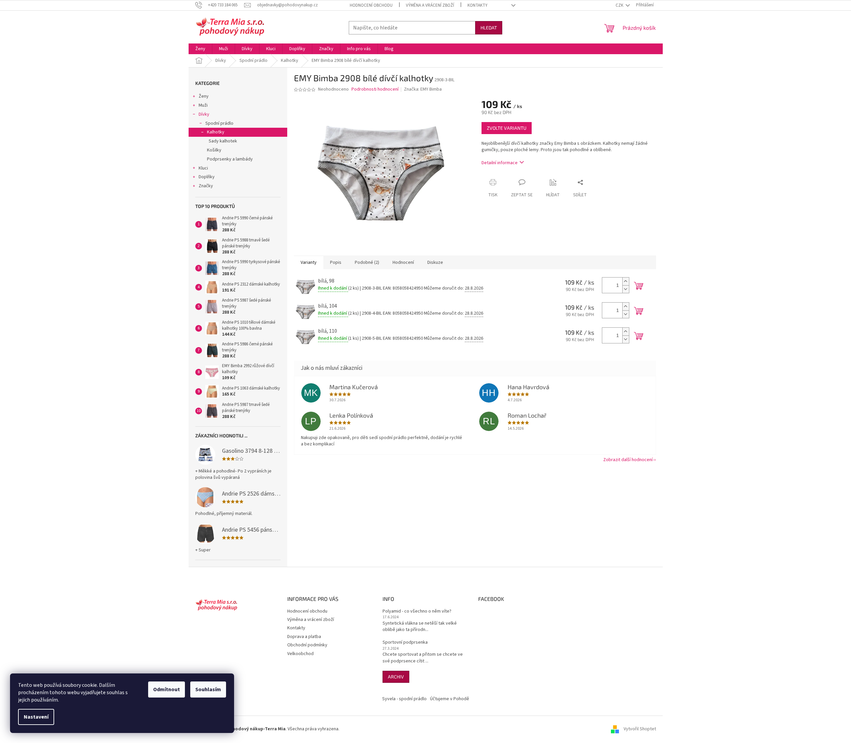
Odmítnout (166, 689)
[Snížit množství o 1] (625, 289)
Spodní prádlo (219, 123)
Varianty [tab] (309, 262)
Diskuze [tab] (435, 262)
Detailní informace (500, 163)
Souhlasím (208, 689)
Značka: (423, 89)
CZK (620, 5)
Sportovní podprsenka (405, 642)
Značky (206, 186)
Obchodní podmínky (307, 645)
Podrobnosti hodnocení (375, 89)
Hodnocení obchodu (371, 5)
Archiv (396, 676)
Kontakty (477, 5)
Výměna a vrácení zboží (430, 5)
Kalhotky (215, 132)
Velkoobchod (300, 653)
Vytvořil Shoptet (640, 729)
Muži (203, 105)
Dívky (204, 114)
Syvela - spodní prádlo (404, 699)
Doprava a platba (304, 636)
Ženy (204, 96)
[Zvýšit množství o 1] (625, 281)
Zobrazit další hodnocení (628, 459)
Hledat (489, 27)
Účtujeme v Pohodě (449, 699)
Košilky (214, 150)
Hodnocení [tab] (403, 262)
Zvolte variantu (506, 128)
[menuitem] (200, 48)
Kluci (203, 168)
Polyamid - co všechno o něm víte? (417, 611)
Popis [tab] (335, 262)
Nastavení (36, 717)
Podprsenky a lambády (230, 159)
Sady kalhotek (223, 141)
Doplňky (207, 177)
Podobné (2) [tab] (367, 262)
